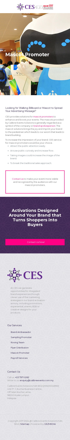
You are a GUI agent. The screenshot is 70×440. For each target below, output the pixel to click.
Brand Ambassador (21, 332)
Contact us (17, 179)
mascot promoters (43, 116)
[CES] (35, 6)
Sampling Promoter (21, 337)
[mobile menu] (65, 6)
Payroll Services (19, 358)
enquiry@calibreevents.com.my (37, 380)
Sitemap (24, 424)
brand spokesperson (44, 126)
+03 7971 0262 (22, 377)
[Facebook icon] (33, 428)
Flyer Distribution (20, 347)
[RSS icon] (37, 428)
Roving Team (17, 342)
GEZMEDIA (50, 424)
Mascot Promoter (20, 352)
